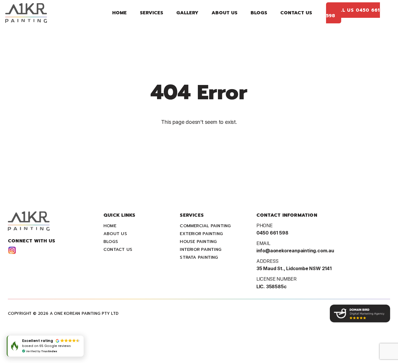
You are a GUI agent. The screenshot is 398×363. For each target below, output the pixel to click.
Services (151, 12)
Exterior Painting (201, 233)
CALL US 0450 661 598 (353, 12)
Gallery (187, 12)
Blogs (259, 12)
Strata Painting (199, 257)
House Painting (198, 241)
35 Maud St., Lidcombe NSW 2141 (294, 268)
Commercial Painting (205, 226)
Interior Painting (200, 249)
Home (119, 12)
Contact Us (296, 12)
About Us (224, 12)
